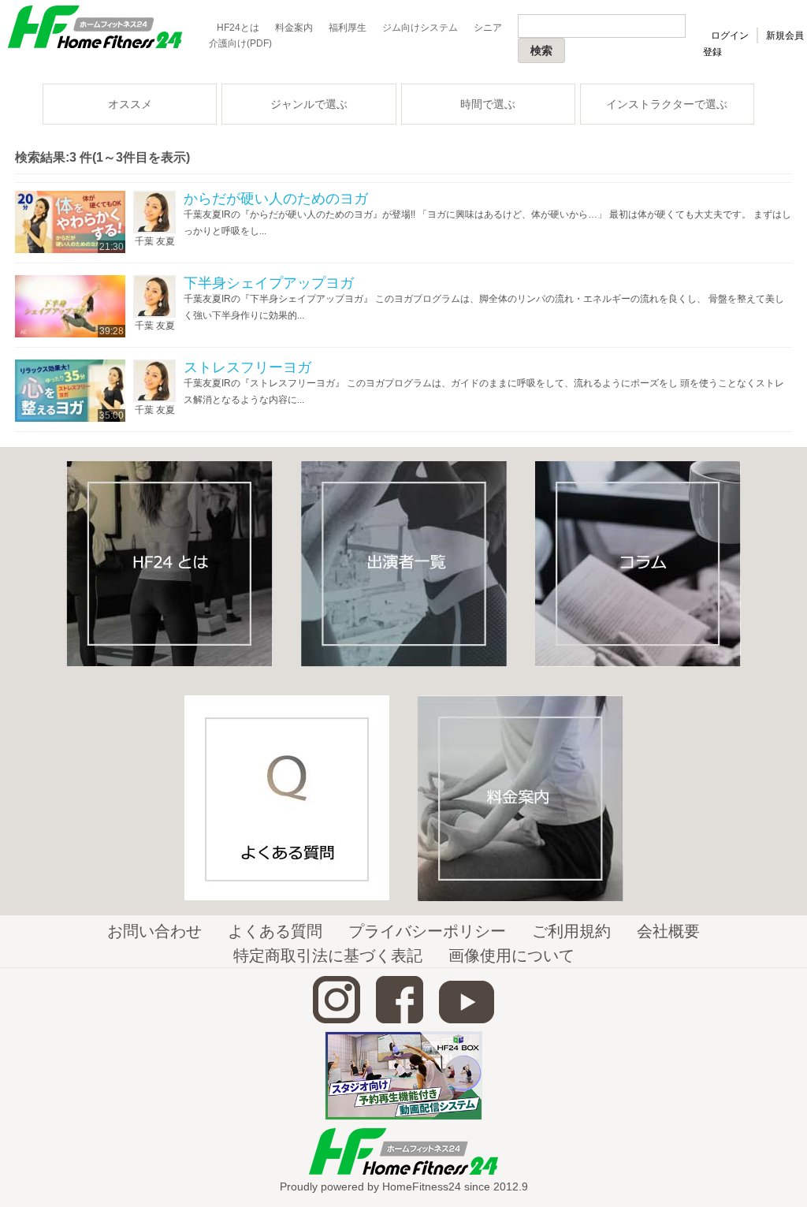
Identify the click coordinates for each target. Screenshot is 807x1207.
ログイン (730, 35)
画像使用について (511, 955)
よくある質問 (275, 931)
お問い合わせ (154, 931)
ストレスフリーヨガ (247, 367)
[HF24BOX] (403, 1117)
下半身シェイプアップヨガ (269, 283)
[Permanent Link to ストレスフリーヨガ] (70, 418)
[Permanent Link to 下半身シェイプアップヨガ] (70, 334)
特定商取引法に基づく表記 (327, 955)
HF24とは (238, 27)
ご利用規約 (571, 931)
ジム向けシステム (420, 27)
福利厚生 (347, 27)
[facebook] (399, 1020)
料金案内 (294, 27)
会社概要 (668, 931)
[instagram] (336, 1020)
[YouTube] (466, 1020)
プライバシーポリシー (427, 931)
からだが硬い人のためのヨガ (276, 199)
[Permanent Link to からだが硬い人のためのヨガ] (70, 249)
